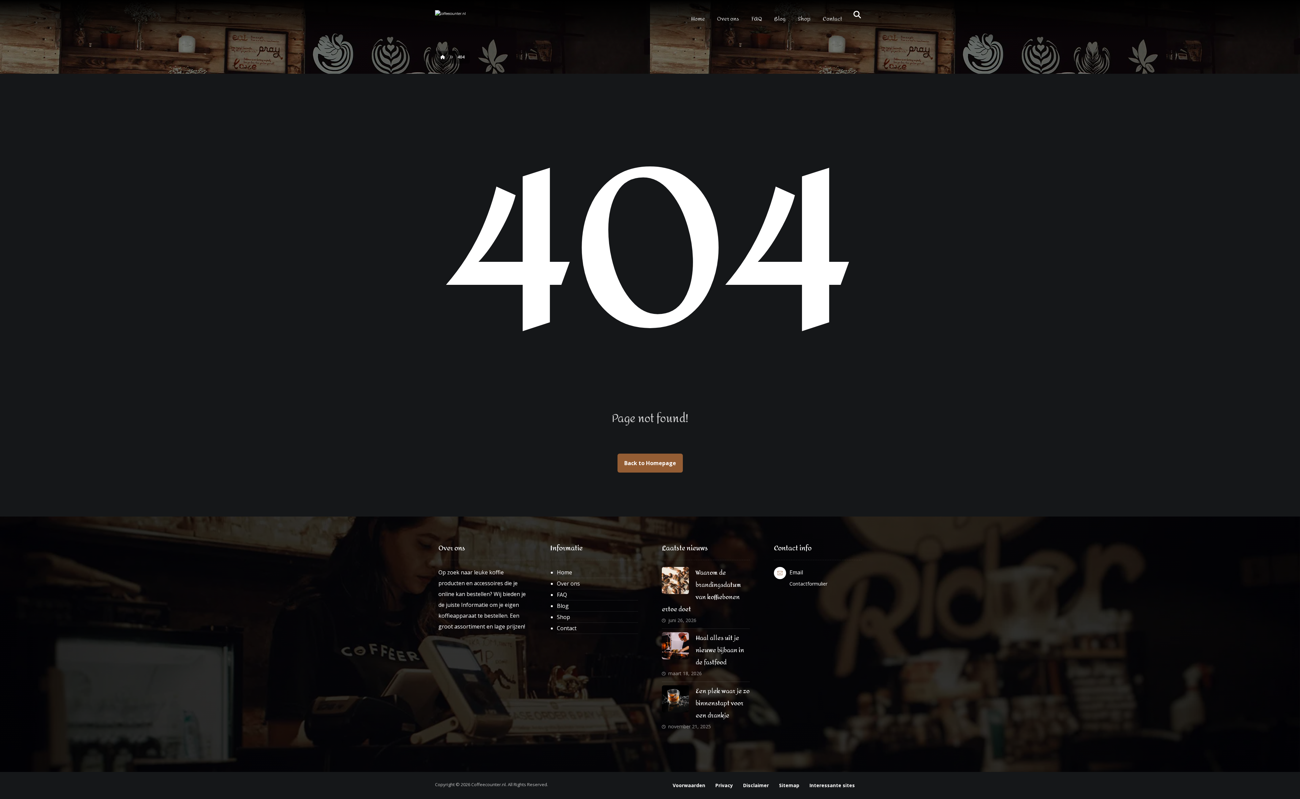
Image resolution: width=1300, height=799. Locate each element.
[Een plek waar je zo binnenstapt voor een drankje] (675, 698)
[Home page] (442, 57)
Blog (563, 606)
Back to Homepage (650, 463)
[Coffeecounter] (464, 21)
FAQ (562, 594)
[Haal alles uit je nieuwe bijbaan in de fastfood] (675, 645)
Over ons (568, 583)
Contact (567, 628)
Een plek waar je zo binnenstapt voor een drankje (723, 703)
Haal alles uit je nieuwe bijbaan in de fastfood (720, 650)
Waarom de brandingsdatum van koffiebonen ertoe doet (701, 591)
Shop (563, 617)
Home (564, 572)
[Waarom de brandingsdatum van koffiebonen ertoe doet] (675, 580)
